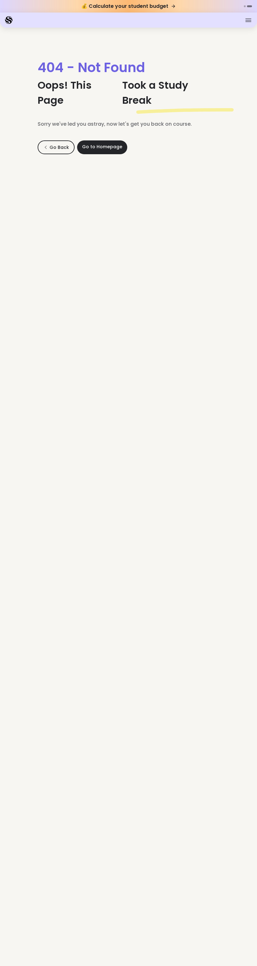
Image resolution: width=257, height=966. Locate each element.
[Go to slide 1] (245, 6)
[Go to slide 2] (249, 6)
